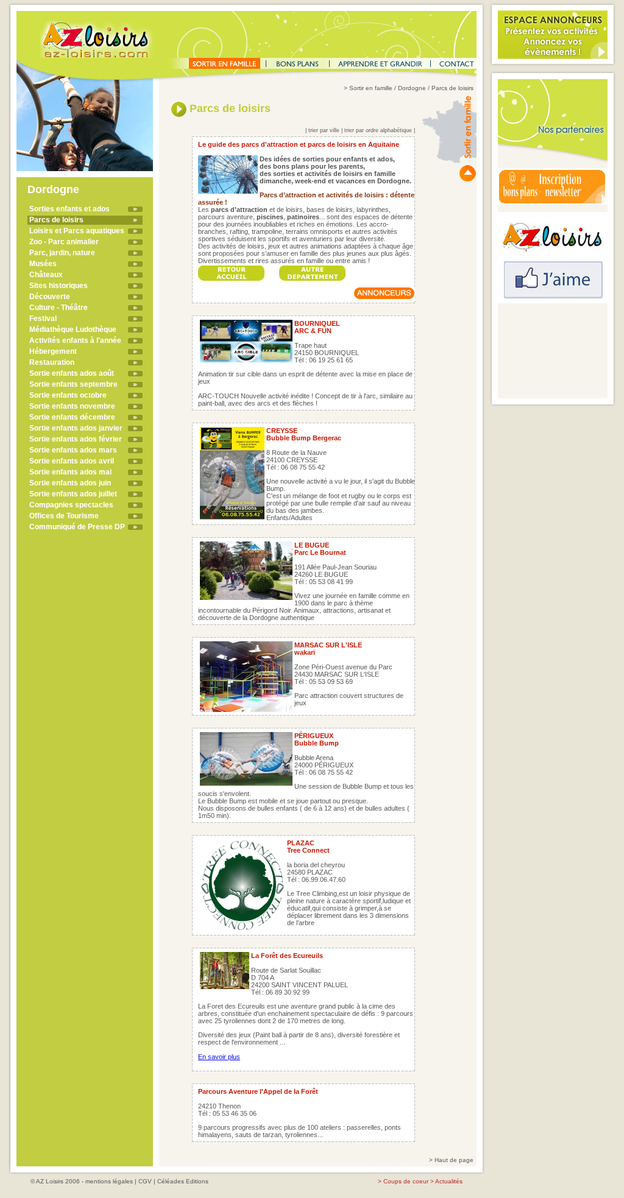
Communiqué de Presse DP (77, 527)
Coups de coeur (405, 1181)
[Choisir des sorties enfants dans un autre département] (312, 269)
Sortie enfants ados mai (70, 472)
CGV (145, 1181)
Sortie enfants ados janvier (75, 428)
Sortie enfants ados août (71, 373)
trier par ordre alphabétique (378, 130)
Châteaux (46, 274)
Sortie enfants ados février (75, 439)
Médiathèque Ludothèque (72, 329)
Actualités (449, 1181)
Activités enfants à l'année (75, 340)
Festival (43, 318)
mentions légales (109, 1181)
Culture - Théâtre (58, 307)
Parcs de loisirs (56, 220)
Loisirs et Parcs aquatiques (76, 231)
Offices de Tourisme (64, 516)
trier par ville (323, 130)
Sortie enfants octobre (68, 395)
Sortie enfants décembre (72, 417)
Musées (43, 263)
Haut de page (453, 1160)
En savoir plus (219, 1056)
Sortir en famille (370, 88)
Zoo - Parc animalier (64, 242)
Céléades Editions (182, 1181)
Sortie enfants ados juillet (73, 494)
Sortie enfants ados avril (71, 461)
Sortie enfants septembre (73, 384)
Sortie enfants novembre (72, 406)
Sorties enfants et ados (69, 209)
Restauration (51, 362)
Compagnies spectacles (71, 505)
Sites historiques (58, 285)
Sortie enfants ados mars (73, 450)
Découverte (49, 296)
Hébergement (53, 351)
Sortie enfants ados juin (70, 483)
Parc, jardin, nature (62, 252)
